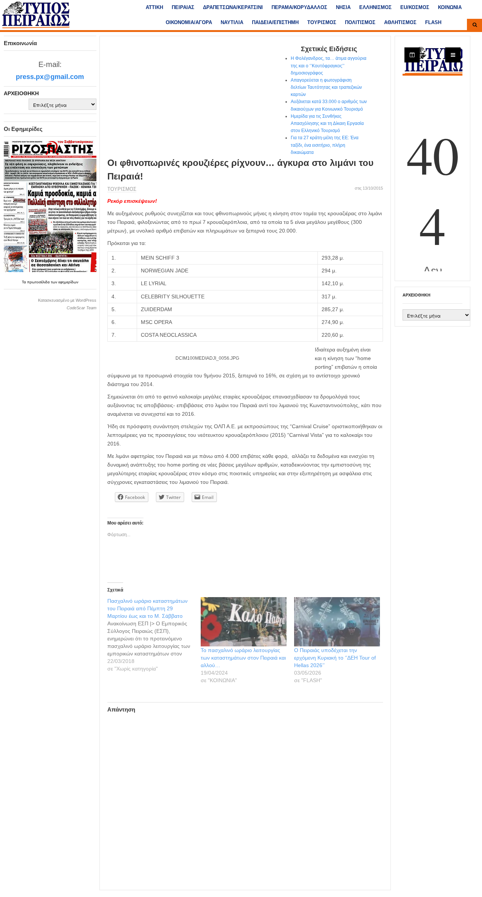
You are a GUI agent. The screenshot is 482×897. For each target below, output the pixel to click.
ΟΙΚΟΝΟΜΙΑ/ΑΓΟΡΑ (189, 22)
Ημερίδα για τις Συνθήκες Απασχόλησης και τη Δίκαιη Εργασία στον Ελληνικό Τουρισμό (327, 123)
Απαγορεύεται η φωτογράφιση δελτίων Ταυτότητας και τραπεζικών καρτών (326, 87)
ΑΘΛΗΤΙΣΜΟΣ (400, 22)
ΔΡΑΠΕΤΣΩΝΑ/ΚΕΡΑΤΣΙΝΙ (233, 7)
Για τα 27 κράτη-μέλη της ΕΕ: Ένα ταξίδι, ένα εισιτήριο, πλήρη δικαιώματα (324, 145)
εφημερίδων (68, 282)
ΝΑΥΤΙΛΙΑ (232, 22)
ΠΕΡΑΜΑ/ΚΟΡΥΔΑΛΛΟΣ (299, 7)
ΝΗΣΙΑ (343, 7)
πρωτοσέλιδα (39, 282)
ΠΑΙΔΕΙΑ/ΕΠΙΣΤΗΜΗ (275, 22)
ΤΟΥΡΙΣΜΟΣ (321, 22)
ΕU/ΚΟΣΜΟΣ (414, 7)
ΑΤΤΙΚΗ (154, 7)
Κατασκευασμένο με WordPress (67, 300)
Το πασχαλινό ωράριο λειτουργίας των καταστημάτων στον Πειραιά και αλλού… (243, 657)
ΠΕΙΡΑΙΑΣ (183, 7)
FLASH (433, 22)
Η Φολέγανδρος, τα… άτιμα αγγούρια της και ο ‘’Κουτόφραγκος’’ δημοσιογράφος (328, 65)
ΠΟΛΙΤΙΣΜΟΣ (360, 22)
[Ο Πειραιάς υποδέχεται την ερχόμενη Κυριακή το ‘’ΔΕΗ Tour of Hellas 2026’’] (337, 621)
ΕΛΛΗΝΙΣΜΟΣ (375, 7)
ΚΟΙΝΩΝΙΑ (450, 7)
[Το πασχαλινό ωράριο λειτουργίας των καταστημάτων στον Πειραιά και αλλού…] (244, 621)
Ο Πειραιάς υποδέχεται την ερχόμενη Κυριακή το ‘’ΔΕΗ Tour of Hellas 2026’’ (335, 657)
